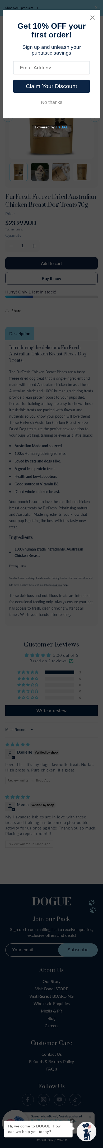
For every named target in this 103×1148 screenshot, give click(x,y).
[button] (86, 1131)
